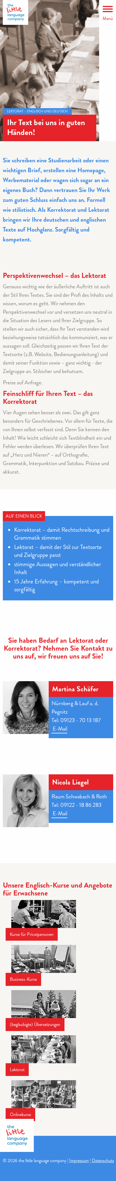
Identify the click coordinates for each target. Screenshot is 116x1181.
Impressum (79, 1160)
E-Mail (59, 729)
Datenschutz (103, 1160)
